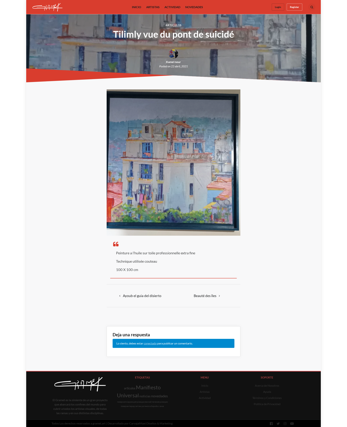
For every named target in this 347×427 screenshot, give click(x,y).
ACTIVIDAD (172, 7)
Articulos (174, 25)
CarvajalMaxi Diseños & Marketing (151, 423)
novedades (159, 396)
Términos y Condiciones (267, 397)
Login (278, 7)
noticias (145, 396)
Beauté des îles (205, 296)
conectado (150, 343)
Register (294, 7)
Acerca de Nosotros (267, 385)
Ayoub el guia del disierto (142, 296)
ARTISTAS (153, 7)
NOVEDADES (194, 7)
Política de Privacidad (267, 404)
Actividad (205, 397)
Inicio (204, 385)
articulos (129, 388)
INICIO (136, 7)
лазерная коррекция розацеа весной (134, 402)
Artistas (205, 391)
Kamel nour (173, 62)
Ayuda (267, 391)
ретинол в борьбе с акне (153, 406)
